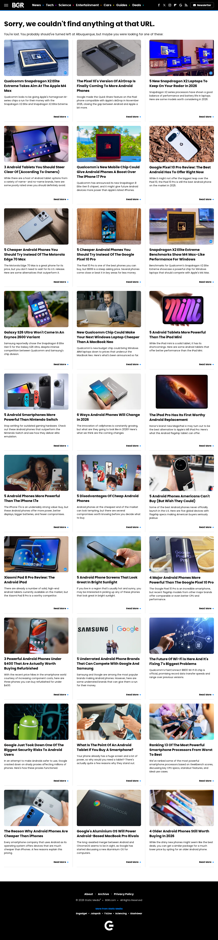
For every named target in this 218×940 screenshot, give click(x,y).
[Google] (180, 5)
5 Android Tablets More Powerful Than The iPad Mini (177, 334)
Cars (107, 5)
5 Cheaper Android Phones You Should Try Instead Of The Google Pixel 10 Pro (105, 254)
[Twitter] (164, 5)
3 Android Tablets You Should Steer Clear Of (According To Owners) (34, 169)
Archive (103, 894)
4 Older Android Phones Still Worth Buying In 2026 (179, 833)
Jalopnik (96, 913)
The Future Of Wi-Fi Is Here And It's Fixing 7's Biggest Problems (178, 661)
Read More (60, 116)
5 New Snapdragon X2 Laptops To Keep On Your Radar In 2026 (178, 83)
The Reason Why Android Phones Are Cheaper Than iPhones (36, 833)
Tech (50, 5)
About (88, 894)
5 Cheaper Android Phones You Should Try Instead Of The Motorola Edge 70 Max (34, 254)
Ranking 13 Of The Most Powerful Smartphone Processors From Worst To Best (180, 750)
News (36, 5)
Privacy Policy (124, 894)
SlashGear (136, 913)
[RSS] (186, 5)
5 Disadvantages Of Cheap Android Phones (108, 498)
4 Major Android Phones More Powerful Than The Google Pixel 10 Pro (181, 580)
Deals (136, 5)
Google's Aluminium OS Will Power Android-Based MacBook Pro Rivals (108, 833)
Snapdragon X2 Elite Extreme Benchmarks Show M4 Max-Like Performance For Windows (177, 254)
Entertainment (87, 5)
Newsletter (204, 5)
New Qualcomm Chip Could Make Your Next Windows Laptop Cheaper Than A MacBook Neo (108, 337)
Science (65, 5)
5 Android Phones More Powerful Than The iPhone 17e (32, 498)
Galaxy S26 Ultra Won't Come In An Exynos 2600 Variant (34, 334)
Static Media (92, 900)
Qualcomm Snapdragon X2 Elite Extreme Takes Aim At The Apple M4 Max (35, 86)
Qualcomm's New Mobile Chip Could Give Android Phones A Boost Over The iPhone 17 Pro (108, 172)
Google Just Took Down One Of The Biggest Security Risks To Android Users (34, 750)
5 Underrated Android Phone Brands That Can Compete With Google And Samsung (108, 664)
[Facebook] (159, 5)
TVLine (108, 913)
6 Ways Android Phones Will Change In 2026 (108, 417)
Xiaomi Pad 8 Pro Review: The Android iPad (29, 579)
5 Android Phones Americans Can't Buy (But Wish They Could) (179, 498)
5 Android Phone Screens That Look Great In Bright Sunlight (107, 579)
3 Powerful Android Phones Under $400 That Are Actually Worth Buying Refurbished (32, 664)
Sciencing (121, 913)
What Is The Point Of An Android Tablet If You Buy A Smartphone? (105, 747)
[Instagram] (169, 5)
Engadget (81, 913)
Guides (121, 5)
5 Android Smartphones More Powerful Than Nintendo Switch (31, 417)
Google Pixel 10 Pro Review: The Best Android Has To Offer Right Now (180, 169)
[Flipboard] (175, 5)
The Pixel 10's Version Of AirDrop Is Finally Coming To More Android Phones (106, 86)
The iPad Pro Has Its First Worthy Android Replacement (177, 417)
